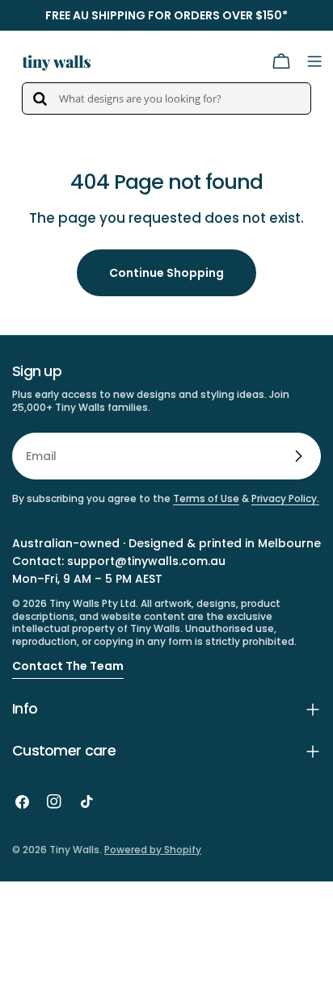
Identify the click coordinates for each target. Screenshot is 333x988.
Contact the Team (68, 666)
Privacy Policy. (285, 498)
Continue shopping (166, 273)
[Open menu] (314, 61)
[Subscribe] (298, 456)
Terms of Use (206, 498)
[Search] (40, 98)
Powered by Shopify (152, 849)
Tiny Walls (74, 849)
